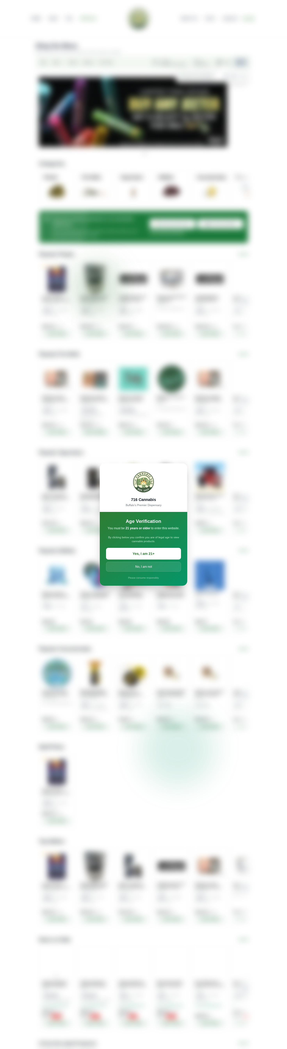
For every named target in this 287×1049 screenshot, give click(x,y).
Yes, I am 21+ (144, 554)
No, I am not (143, 566)
